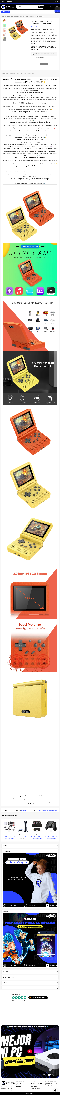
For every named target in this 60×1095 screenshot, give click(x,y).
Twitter (19, 1086)
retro (56, 810)
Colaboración (34, 1086)
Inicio (2, 16)
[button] (26, 21)
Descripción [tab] (4, 73)
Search (41, 6)
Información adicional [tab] (16, 73)
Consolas (16, 16)
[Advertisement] (30, 1014)
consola (41, 810)
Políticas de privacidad (36, 1085)
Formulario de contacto (52, 1083)
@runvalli (53, 1085)
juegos (48, 810)
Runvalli (32, 1093)
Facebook (19, 1083)
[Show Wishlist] (44, 6)
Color (33, 57)
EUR (56, 11)
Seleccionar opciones (9, 838)
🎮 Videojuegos (9, 16)
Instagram (19, 1085)
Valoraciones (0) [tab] (29, 73)
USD (56, 8)
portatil (52, 810)
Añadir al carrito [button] (23, 838)
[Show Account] (50, 7)
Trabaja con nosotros (36, 1088)
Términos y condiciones (36, 1083)
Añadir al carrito (44, 64)
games (44, 810)
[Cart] (57, 7)
